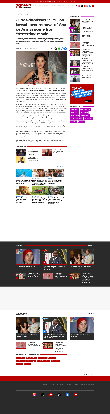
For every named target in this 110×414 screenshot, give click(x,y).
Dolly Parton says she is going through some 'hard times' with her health (34, 276)
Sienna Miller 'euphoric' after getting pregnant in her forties (88, 45)
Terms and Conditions (48, 402)
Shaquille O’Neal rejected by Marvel (87, 69)
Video (59, 6)
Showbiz (34, 6)
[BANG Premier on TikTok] (87, 6)
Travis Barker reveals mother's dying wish (87, 36)
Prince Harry (74, 109)
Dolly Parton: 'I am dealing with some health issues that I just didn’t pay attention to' (87, 63)
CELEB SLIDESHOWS (68, 6)
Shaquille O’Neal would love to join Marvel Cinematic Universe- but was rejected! (87, 30)
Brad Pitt (73, 122)
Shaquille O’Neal (85, 109)
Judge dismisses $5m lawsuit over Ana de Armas (58, 151)
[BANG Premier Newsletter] (93, 6)
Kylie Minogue (85, 116)
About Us (28, 402)
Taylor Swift (74, 112)
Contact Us (33, 402)
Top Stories (24, 14)
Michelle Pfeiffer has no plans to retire (87, 77)
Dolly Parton (84, 112)
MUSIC (41, 6)
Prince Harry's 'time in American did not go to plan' (88, 21)
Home (17, 14)
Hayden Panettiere (76, 119)
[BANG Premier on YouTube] (85, 6)
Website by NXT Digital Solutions (87, 402)
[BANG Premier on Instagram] (79, 6)
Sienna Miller (88, 119)
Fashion (47, 6)
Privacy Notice (40, 402)
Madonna (81, 122)
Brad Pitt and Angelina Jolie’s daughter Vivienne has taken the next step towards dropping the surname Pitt (87, 54)
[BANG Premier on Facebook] (90, 6)
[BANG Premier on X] (82, 6)
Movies (53, 6)
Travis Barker (75, 116)
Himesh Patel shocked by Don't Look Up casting (33, 158)
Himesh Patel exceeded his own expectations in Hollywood (33, 152)
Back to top (88, 374)
